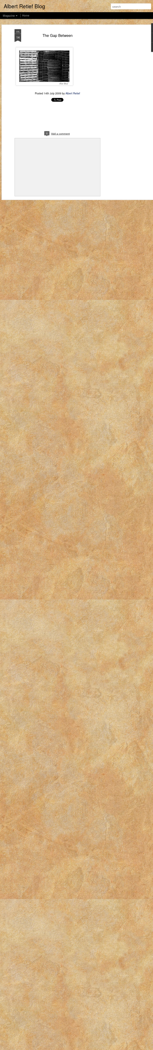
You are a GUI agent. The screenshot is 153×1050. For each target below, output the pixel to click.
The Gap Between (58, 35)
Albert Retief (72, 93)
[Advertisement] (121, 88)
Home (25, 15)
